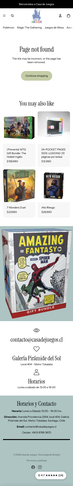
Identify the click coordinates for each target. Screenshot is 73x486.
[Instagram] (40, 467)
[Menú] (4, 15)
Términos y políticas (36, 460)
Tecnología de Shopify (49, 454)
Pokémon (8, 27)
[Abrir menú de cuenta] (60, 15)
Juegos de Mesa (54, 27)
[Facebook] (33, 467)
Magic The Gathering (29, 27)
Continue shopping (36, 75)
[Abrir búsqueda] (12, 15)
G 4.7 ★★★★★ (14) (50, 475)
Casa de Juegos (29, 454)
